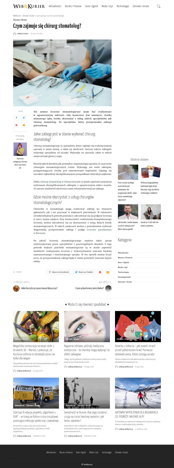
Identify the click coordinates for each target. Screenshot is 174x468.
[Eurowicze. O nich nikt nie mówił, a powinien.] (151, 211)
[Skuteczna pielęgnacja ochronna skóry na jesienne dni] (20, 149)
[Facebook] (16, 118)
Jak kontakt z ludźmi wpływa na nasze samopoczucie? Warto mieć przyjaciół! (128, 226)
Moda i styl (123, 267)
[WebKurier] (29, 6)
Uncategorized (124, 277)
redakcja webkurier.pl (24, 371)
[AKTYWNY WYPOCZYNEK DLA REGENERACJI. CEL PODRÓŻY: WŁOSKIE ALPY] (138, 393)
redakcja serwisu (22, 34)
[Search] (159, 6)
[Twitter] (24, 118)
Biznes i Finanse (125, 258)
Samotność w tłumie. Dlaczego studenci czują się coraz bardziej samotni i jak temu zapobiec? (85, 416)
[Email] (24, 125)
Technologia (123, 272)
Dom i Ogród (123, 262)
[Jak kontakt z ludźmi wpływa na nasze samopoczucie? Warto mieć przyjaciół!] (128, 211)
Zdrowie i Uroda (20, 20)
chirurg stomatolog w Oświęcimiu (58, 181)
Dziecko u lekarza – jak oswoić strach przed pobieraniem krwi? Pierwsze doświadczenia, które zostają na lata (135, 350)
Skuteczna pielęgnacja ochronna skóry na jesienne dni (20, 163)
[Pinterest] (16, 125)
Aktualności (123, 253)
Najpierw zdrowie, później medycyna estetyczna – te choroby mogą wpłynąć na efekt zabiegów (87, 350)
